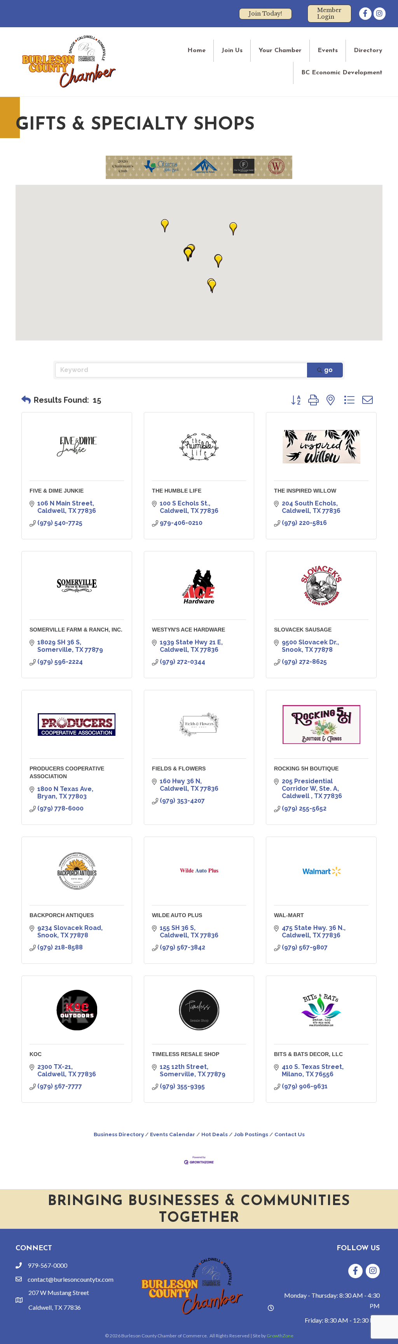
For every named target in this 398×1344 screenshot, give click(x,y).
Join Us (232, 50)
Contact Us (289, 1134)
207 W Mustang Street (58, 1292)
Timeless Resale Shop (185, 1054)
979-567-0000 (47, 1265)
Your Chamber (280, 50)
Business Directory (119, 1134)
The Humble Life (176, 491)
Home (196, 50)
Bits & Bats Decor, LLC (308, 1054)
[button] (233, 229)
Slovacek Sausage (303, 629)
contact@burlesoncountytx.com (70, 1279)
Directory (368, 50)
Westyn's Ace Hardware (188, 629)
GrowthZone (280, 1336)
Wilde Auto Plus (177, 915)
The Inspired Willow (305, 491)
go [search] (328, 370)
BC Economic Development (341, 73)
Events (328, 50)
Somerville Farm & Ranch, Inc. (76, 629)
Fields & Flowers (179, 768)
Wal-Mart (289, 915)
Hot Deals (214, 1134)
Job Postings (251, 1134)
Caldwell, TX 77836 (54, 1307)
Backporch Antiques (62, 915)
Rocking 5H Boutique (306, 768)
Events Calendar (172, 1134)
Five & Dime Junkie (57, 491)
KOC (36, 1054)
